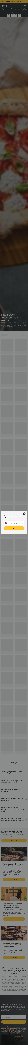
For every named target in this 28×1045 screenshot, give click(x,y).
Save (14, 528)
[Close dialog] (24, 513)
